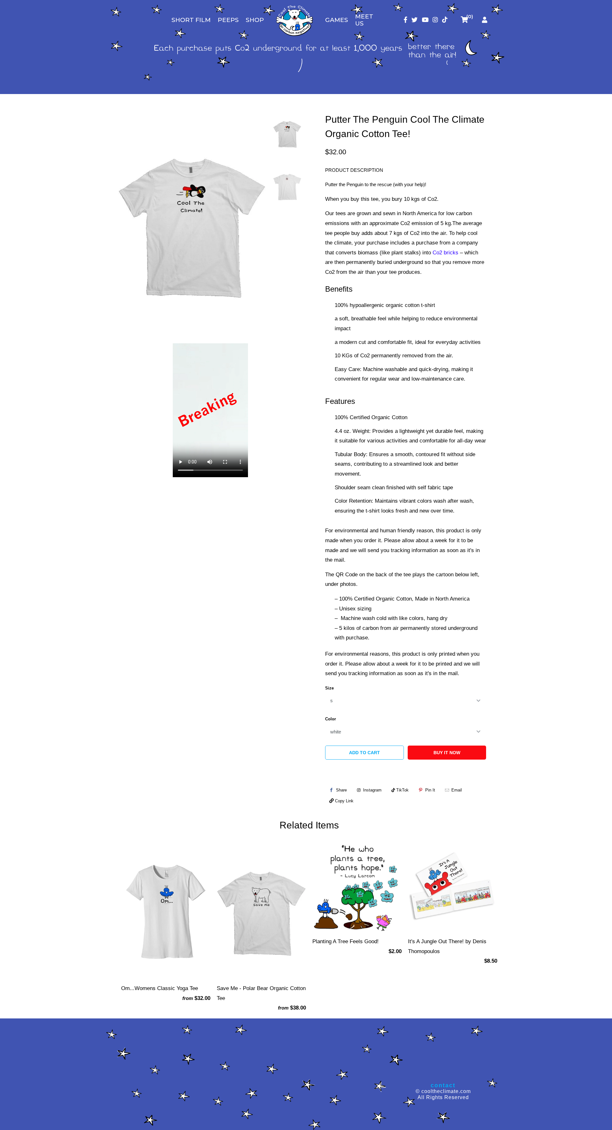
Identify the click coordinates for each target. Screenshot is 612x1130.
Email (456, 790)
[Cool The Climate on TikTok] (445, 20)
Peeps (228, 20)
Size (329, 688)
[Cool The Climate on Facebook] (405, 20)
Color (330, 719)
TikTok (402, 790)
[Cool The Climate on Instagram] (435, 20)
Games (336, 20)
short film (191, 20)
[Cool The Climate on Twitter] (414, 20)
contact (443, 1085)
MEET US (364, 20)
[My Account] (485, 20)
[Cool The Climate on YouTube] (425, 20)
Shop (255, 20)
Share (341, 790)
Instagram (372, 790)
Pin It (430, 790)
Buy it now (446, 752)
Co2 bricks (445, 253)
